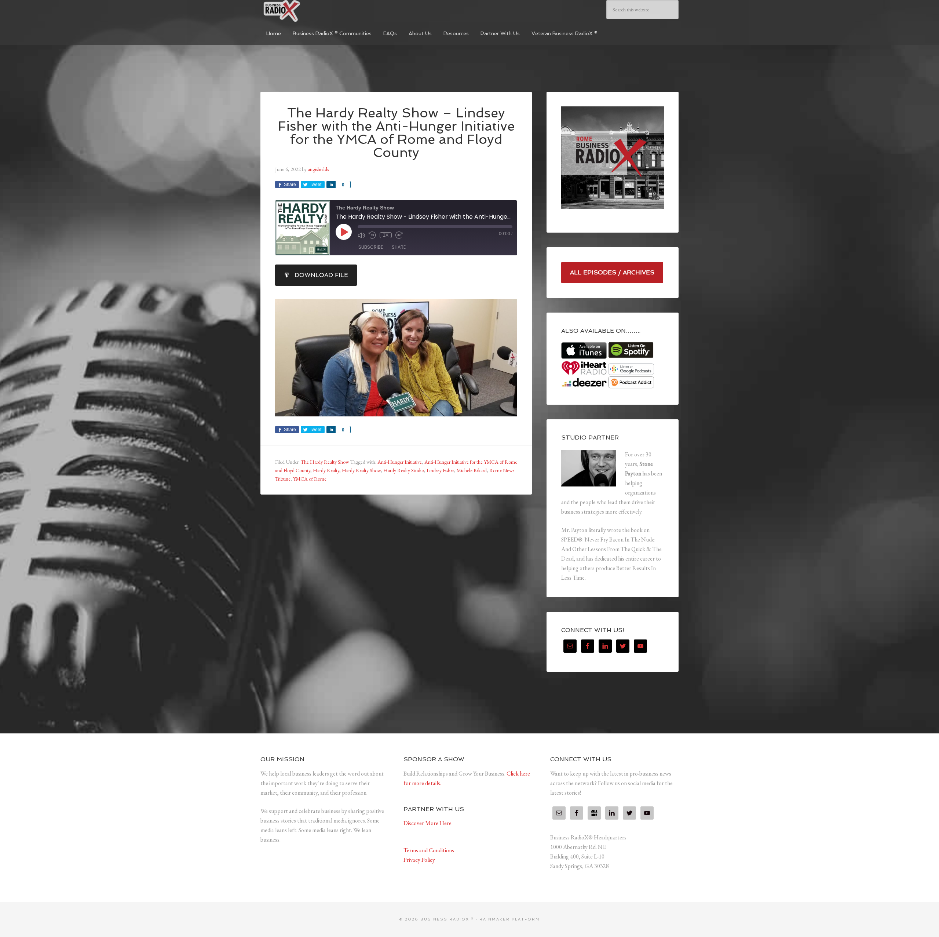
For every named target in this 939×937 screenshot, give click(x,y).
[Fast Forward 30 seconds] (399, 235)
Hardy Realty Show (361, 470)
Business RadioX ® (315, 11)
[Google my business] (594, 813)
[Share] (330, 184)
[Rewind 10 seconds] (372, 235)
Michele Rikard (472, 470)
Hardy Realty (326, 470)
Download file (321, 274)
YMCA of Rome (309, 478)
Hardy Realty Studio (403, 470)
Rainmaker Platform (509, 919)
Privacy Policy (419, 860)
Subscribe (370, 247)
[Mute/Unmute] (361, 235)
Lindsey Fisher (440, 470)
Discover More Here (427, 823)
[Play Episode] (344, 232)
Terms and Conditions (428, 850)
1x (385, 235)
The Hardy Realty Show (325, 462)
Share (399, 247)
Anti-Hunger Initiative (399, 462)
